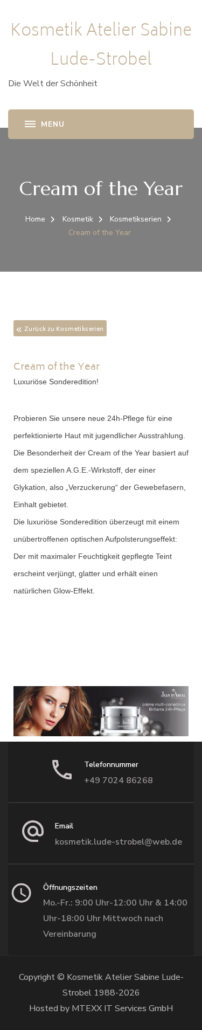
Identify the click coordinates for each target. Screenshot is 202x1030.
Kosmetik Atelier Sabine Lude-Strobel (101, 46)
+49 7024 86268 (118, 780)
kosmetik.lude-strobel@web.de (118, 842)
